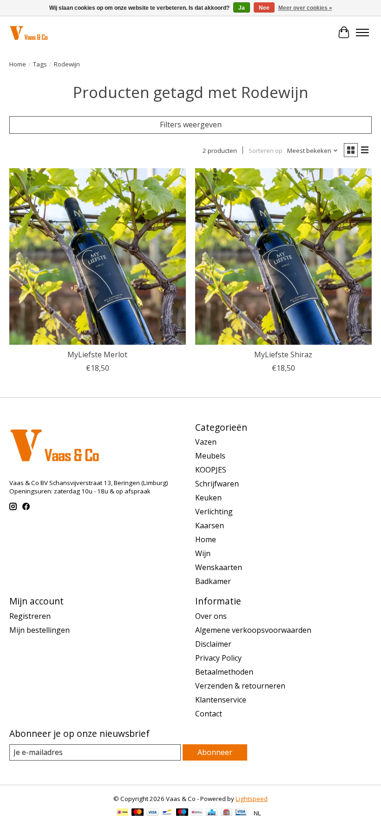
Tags (40, 64)
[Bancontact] (167, 813)
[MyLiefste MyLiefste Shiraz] (283, 256)
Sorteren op (265, 150)
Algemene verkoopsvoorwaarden (253, 630)
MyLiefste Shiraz (283, 354)
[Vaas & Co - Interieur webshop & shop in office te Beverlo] (28, 32)
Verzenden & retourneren (240, 686)
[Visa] (152, 813)
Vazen (206, 442)
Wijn (202, 553)
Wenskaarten (218, 567)
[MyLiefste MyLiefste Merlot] (97, 256)
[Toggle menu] (362, 32)
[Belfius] (197, 813)
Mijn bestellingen (39, 630)
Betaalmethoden (224, 672)
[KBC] (211, 813)
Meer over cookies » (305, 8)
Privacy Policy (218, 658)
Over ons (211, 616)
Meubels (210, 456)
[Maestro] (182, 813)
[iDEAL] (122, 813)
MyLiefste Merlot (97, 354)
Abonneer (214, 752)
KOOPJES (210, 470)
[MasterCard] (137, 813)
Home (17, 64)
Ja (241, 8)
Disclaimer (213, 644)
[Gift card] (226, 813)
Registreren (30, 616)
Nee (264, 8)
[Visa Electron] (241, 813)
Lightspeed (252, 798)
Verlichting (214, 511)
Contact (208, 714)
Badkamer (213, 581)
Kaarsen (209, 525)
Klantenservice (220, 700)
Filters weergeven (191, 124)
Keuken (208, 497)
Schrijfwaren (217, 484)
